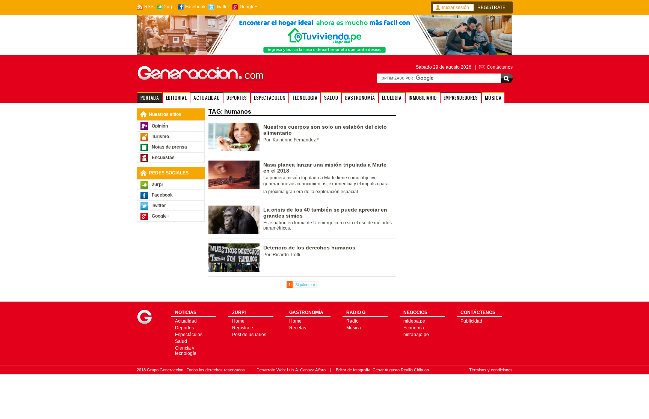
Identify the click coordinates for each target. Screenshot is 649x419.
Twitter (222, 6)
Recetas (297, 327)
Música (353, 327)
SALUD (331, 98)
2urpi (169, 6)
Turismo (160, 136)
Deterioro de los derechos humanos (309, 248)
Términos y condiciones (491, 370)
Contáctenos (500, 67)
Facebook (195, 6)
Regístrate (242, 327)
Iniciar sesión (455, 7)
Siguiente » (305, 284)
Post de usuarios (249, 334)
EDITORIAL (176, 98)
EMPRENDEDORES (461, 98)
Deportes (184, 327)
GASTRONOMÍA (360, 98)
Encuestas (163, 157)
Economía (413, 327)
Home (238, 321)
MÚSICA (493, 98)
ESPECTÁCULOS (269, 98)
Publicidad (471, 321)
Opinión (160, 126)
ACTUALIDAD (206, 98)
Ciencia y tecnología (185, 350)
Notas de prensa (169, 147)
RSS (149, 6)
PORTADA (149, 98)
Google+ (248, 6)
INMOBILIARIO (423, 98)
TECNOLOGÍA (304, 98)
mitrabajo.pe (416, 334)
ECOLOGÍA (392, 98)
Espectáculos (188, 334)
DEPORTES (236, 98)
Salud (181, 341)
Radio (352, 321)
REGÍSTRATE (491, 7)
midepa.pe (414, 321)
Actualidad (186, 321)
